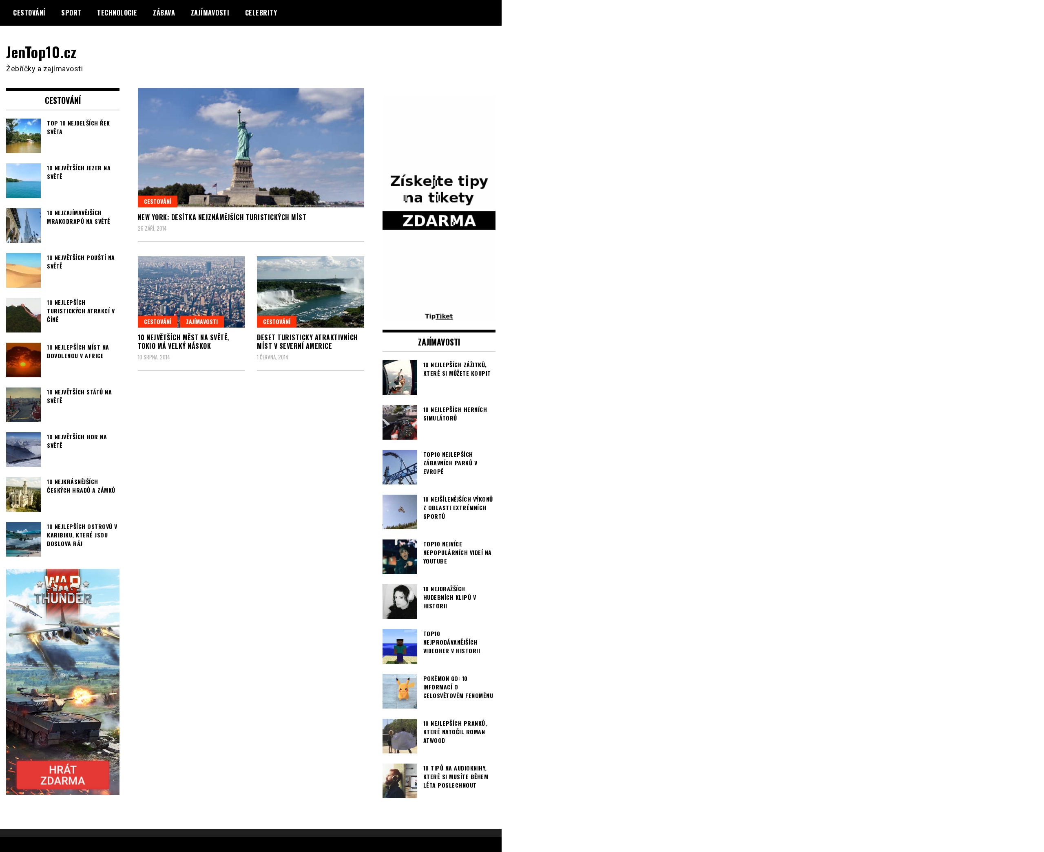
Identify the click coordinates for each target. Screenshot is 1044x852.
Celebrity (261, 13)
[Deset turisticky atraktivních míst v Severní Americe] (310, 292)
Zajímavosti (210, 13)
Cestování (29, 13)
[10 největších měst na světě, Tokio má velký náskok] (191, 292)
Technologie (117, 13)
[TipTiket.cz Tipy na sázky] (439, 316)
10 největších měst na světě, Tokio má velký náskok (183, 341)
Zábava (164, 13)
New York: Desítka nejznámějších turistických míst (222, 217)
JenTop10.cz (41, 51)
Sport (71, 13)
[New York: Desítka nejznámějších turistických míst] (251, 147)
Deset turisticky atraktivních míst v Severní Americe (307, 341)
